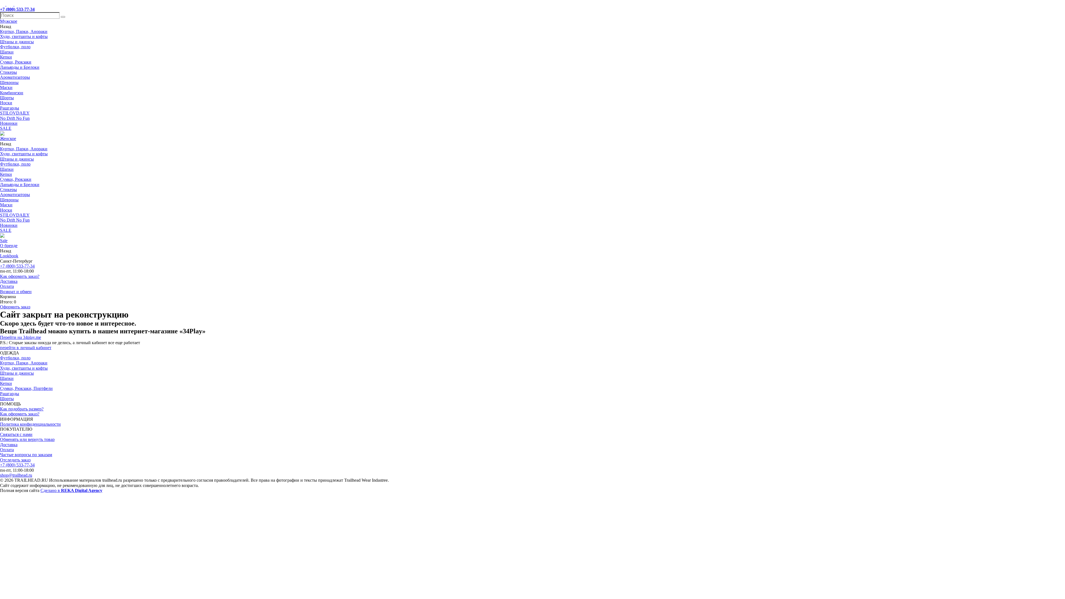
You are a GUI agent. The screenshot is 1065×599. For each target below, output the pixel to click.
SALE (5, 128)
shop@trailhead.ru (16, 475)
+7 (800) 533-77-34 (17, 266)
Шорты (7, 97)
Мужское (8, 21)
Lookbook (9, 255)
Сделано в (71, 490)
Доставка (8, 281)
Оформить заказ (15, 306)
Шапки (7, 52)
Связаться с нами (16, 434)
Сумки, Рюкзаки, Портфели (26, 388)
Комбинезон (11, 92)
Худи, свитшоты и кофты (24, 36)
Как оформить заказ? (19, 276)
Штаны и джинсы (17, 41)
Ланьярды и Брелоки (19, 67)
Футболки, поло (15, 46)
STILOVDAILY (15, 113)
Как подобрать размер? (22, 409)
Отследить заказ (15, 460)
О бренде (8, 245)
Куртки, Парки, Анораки (23, 31)
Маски (6, 87)
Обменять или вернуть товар (27, 439)
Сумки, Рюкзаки (15, 62)
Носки (6, 102)
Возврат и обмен (16, 291)
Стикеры (8, 72)
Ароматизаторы (15, 77)
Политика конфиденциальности (30, 424)
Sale (3, 240)
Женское (8, 138)
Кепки (6, 57)
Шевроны (9, 82)
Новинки (8, 123)
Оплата (7, 286)
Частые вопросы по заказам (26, 454)
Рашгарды (9, 108)
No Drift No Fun (15, 118)
